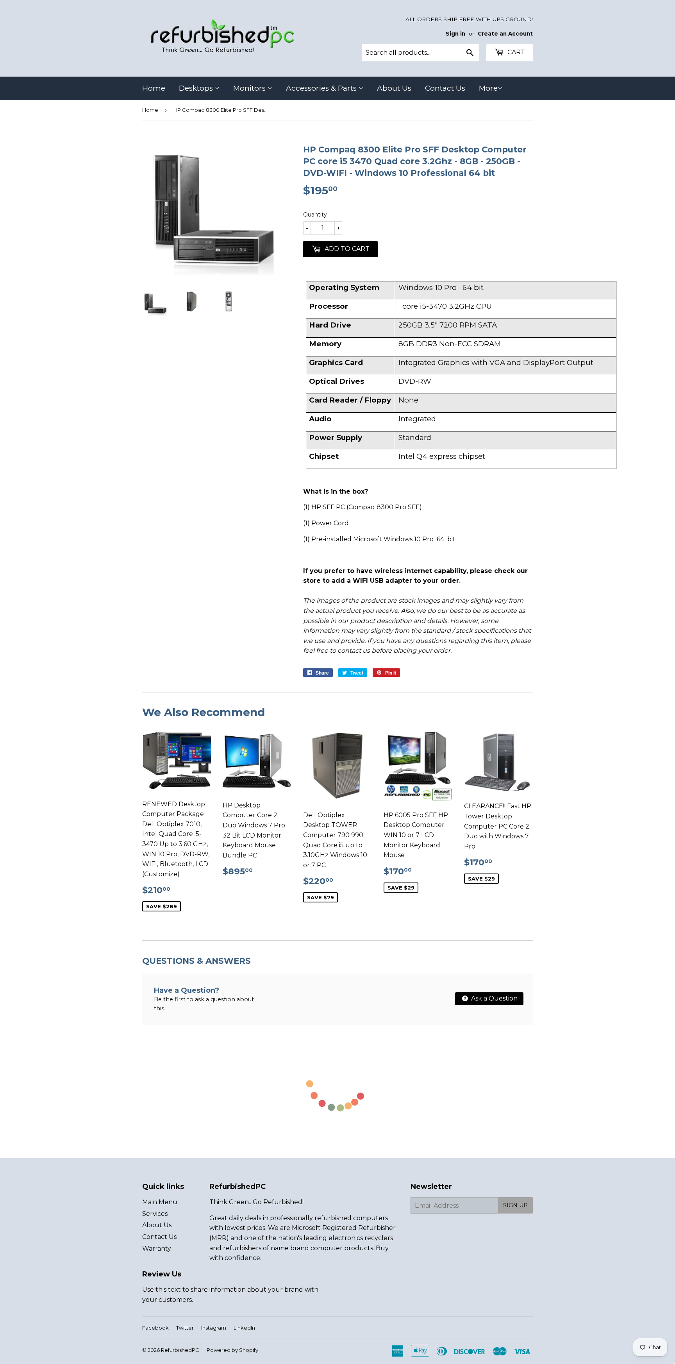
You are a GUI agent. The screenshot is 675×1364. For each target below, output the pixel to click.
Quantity (315, 214)
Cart (515, 52)
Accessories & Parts (322, 88)
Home (153, 88)
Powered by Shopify (232, 1350)
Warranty (156, 1248)
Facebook (155, 1328)
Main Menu (159, 1202)
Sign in (455, 33)
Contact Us (445, 88)
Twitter (185, 1328)
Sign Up (515, 1205)
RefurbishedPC (180, 1350)
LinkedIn (244, 1328)
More (488, 88)
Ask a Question (494, 998)
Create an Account (505, 33)
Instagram (213, 1328)
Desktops (197, 88)
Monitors (250, 88)
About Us (394, 88)
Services (155, 1213)
